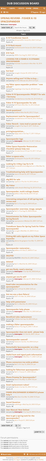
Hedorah (17, 342)
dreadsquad (18, 158)
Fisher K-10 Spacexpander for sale (21, 102)
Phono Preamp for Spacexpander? (21, 377)
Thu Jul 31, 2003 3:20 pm (27, 420)
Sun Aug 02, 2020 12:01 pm (28, 55)
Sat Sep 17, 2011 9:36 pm (32, 133)
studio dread (18, 188)
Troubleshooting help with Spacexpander (24, 172)
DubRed (16, 112)
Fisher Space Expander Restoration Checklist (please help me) (21, 147)
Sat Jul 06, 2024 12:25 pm (33, 40)
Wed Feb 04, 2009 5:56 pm (28, 264)
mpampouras (18, 221)
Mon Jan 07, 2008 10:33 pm (32, 279)
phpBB (16, 458)
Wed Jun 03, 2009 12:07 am (33, 221)
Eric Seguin (17, 459)
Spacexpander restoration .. (18, 248)
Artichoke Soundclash (21, 63)
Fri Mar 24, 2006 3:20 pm (27, 296)
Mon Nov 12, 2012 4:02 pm (31, 105)
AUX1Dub (17, 105)
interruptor (13, 24)
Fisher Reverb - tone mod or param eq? (23, 124)
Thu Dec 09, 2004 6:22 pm (32, 349)
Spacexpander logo (14, 139)
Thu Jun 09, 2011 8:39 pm (32, 158)
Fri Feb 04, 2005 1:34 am (32, 334)
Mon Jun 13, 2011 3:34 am (32, 141)
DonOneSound (19, 48)
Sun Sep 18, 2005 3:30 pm (28, 319)
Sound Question (13, 402)
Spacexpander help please (18, 309)
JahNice (16, 194)
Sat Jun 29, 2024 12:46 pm (33, 48)
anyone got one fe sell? (16, 277)
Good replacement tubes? (17, 385)
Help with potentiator (16, 302)
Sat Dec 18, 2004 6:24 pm (29, 342)
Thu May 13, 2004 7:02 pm (28, 379)
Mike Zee (17, 397)
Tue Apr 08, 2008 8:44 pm (32, 271)
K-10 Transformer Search (17, 38)
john (15, 420)
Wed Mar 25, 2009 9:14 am (30, 231)
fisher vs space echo (15, 156)
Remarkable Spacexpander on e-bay (22, 347)
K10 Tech (10, 53)
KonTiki (16, 81)
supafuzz (17, 182)
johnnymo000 (18, 40)
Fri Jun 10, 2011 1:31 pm (33, 151)
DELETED (10, 255)
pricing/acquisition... (15, 131)
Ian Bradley (40, 459)
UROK (16, 55)
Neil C (16, 204)
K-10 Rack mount (13, 45)
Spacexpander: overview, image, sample (24, 209)
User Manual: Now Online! (17, 410)
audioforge (17, 404)
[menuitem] (44, 8)
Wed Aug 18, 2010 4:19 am (33, 188)
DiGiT (16, 296)
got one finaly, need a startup (19, 269)
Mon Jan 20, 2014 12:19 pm (29, 81)
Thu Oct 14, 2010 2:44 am (30, 182)
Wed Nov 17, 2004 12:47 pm (33, 357)
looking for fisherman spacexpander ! (22, 369)
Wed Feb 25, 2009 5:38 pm (30, 258)
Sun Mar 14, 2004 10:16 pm (31, 397)
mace (16, 174)
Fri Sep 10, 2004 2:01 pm (28, 364)
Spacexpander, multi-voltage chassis (22, 191)
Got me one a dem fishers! (17, 294)
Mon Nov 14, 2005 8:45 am (32, 311)
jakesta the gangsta (20, 241)
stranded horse (19, 99)
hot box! (9, 71)
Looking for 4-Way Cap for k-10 (19, 164)
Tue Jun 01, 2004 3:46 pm (28, 372)
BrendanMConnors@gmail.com (24, 166)
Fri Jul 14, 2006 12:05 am (28, 289)
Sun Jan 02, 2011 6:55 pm (27, 174)
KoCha (16, 327)
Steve (16, 379)
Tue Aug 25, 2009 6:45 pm (28, 204)
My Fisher (10, 185)
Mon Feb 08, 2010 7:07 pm (29, 194)
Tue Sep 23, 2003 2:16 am (32, 412)
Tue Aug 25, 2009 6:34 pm (28, 211)
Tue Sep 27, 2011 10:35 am (30, 126)
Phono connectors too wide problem (22, 362)
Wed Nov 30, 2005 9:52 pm (28, 304)
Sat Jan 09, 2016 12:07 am (29, 73)
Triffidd (16, 319)
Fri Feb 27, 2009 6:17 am (29, 250)
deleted (9, 261)
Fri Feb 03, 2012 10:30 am (34, 118)
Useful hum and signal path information (24, 354)
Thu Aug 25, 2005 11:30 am (29, 327)
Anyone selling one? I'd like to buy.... (22, 78)
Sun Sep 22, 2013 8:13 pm (31, 89)
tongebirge (17, 89)
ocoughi (16, 73)
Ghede (16, 387)
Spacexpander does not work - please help (25, 332)
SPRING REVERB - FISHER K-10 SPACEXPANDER (18, 20)
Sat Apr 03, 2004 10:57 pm (28, 387)
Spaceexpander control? (17, 339)
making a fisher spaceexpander (20, 324)
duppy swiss (18, 133)
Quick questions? (13, 110)
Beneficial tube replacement (19, 317)
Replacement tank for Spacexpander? (23, 116)
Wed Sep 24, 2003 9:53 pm (31, 404)
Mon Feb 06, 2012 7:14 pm (29, 112)
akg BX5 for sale (13, 179)
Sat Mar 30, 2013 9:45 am (34, 99)
